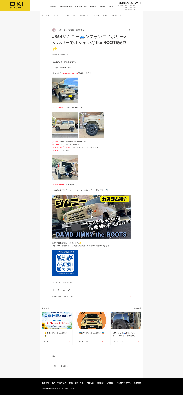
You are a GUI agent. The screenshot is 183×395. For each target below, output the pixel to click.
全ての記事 (45, 15)
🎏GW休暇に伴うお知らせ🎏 (91, 333)
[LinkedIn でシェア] (64, 290)
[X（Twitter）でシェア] (59, 290)
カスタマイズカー (69, 15)
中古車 (105, 15)
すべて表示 (137, 308)
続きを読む (115, 15)
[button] (139, 15)
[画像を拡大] (65, 90)
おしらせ (56, 15)
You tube (96, 15)
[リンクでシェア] (69, 290)
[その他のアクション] (129, 30)
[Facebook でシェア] (53, 290)
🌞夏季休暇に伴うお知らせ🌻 (56, 334)
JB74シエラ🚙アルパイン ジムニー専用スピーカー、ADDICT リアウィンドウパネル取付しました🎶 (125, 334)
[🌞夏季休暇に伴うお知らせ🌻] (57, 320)
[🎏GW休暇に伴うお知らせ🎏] (91, 320)
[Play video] (91, 217)
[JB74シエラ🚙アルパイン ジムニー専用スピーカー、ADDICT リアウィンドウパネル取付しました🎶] (126, 320)
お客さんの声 (84, 15)
